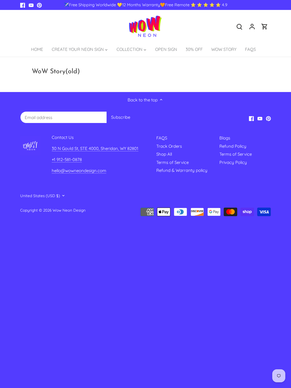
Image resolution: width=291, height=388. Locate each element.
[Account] (252, 26)
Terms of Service (172, 162)
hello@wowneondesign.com (79, 170)
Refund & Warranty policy (181, 170)
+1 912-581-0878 (67, 159)
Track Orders (169, 146)
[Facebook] (22, 5)
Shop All (164, 154)
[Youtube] (31, 5)
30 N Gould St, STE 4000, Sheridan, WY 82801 (95, 148)
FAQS (161, 138)
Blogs (224, 138)
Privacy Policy (233, 162)
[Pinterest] (39, 5)
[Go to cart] (264, 26)
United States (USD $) (40, 195)
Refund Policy (232, 146)
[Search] (239, 26)
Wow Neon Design (69, 210)
